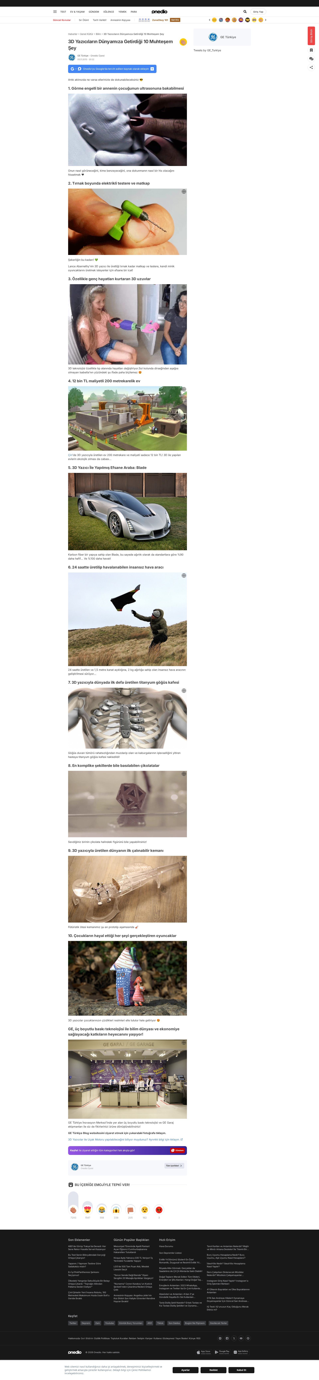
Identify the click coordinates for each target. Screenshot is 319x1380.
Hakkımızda (74, 1338)
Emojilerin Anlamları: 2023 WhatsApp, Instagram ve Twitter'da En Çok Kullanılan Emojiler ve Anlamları (180, 1288)
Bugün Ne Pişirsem (195, 1323)
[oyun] (247, 20)
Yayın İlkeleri (181, 1338)
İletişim (141, 1338)
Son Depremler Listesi (170, 1253)
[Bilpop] (234, 20)
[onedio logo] (159, 12)
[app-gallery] (241, 1352)
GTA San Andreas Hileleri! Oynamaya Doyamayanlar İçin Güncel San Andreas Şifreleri (227, 1301)
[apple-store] (204, 1352)
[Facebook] (227, 1338)
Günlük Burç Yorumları (130, 1323)
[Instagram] (220, 1338)
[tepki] (73, 1210)
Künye (192, 1338)
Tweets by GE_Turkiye (207, 50)
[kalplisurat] (261, 20)
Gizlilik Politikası (102, 1338)
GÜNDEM (94, 11)
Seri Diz (175, 20)
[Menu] (55, 11)
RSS (198, 1338)
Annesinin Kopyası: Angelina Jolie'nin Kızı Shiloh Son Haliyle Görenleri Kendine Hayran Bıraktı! (134, 1298)
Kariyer (149, 1338)
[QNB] (214, 20)
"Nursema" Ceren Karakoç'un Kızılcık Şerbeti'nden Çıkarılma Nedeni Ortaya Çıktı (133, 1286)
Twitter (72, 1323)
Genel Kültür (86, 34)
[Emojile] (241, 20)
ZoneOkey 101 (160, 20)
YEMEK (122, 11)
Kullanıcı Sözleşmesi (164, 1338)
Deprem (86, 1323)
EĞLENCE (109, 11)
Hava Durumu (166, 1246)
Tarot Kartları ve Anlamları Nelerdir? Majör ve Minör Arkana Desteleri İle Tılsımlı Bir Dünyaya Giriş (228, 1249)
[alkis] (254, 20)
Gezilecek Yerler (218, 1323)
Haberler (72, 34)
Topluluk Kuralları (119, 1338)
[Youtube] (241, 1338)
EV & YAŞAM (77, 11)
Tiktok (160, 1323)
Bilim (98, 34)
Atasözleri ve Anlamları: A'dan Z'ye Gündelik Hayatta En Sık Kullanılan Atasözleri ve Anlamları (176, 1297)
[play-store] (222, 1352)
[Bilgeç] (227, 20)
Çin (70, 455)
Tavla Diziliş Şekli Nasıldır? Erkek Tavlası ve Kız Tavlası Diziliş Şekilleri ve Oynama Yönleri (180, 1305)
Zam (97, 1323)
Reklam (132, 1338)
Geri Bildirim (87, 1338)
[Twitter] (234, 1338)
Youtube (109, 1323)
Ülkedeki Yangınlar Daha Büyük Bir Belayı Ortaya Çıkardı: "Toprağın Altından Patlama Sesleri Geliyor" (89, 1283)
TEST (63, 11)
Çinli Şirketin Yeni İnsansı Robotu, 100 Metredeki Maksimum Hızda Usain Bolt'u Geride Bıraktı (88, 1295)
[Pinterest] (248, 1338)
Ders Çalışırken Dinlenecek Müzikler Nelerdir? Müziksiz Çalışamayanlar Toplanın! (225, 1275)
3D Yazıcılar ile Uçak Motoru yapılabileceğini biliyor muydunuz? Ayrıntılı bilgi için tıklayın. (124, 1139)
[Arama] (245, 12)
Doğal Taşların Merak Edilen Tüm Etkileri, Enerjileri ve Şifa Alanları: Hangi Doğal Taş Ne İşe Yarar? (180, 1279)
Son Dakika (174, 1323)
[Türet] (221, 20)
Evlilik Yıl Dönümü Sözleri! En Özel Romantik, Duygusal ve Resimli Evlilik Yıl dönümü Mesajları (179, 1262)
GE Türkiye (91, 55)
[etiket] (183, 42)
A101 (150, 1323)
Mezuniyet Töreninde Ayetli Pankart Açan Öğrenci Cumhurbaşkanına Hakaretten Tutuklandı (132, 1249)
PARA (134, 11)
